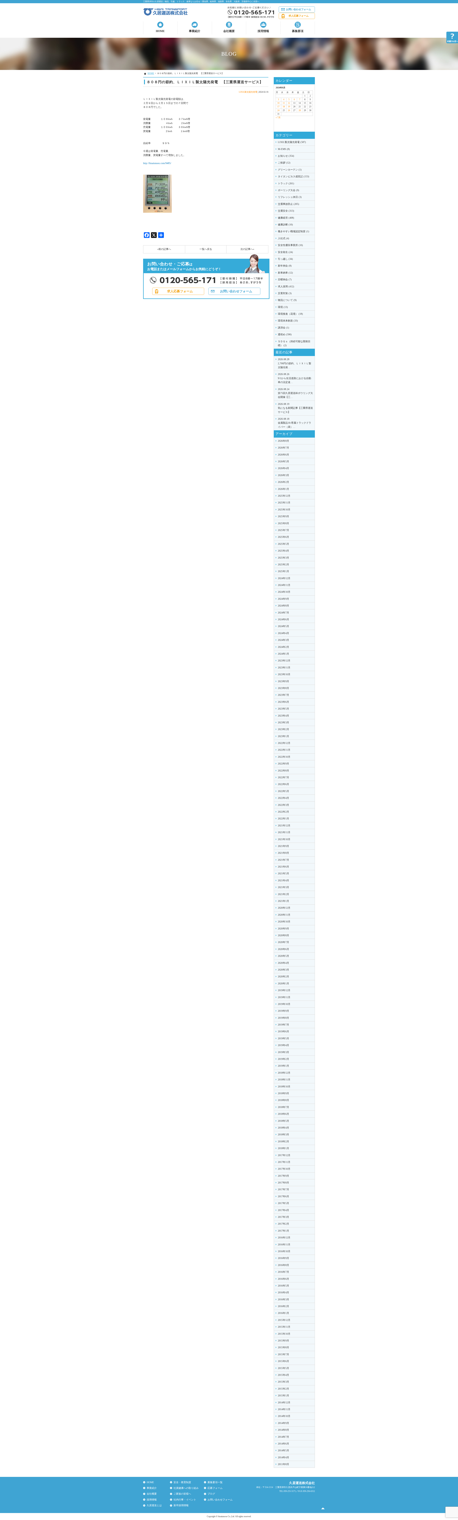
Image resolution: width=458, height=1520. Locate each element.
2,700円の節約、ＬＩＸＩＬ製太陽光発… (294, 363)
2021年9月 (283, 846)
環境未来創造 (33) (288, 320)
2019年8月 (283, 1018)
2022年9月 (283, 763)
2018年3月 (283, 1134)
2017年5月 (283, 1203)
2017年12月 (284, 1155)
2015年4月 (283, 1375)
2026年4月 (283, 468)
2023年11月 (284, 667)
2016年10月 (284, 1251)
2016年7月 (283, 1272)
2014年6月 (283, 1443)
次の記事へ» (247, 249)
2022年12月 (284, 743)
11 (284, 103)
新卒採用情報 (181, 1505)
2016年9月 (283, 1258)
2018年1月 (283, 1148)
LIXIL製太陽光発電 (248, 92)
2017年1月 (283, 1230)
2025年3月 (283, 557)
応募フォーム (215, 1488)
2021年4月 (283, 880)
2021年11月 (284, 832)
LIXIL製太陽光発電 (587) (292, 142)
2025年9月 (283, 516)
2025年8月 (283, 523)
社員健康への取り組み (186, 1488)
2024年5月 (283, 626)
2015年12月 (284, 1320)
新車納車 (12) (285, 272)
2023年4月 (283, 715)
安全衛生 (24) (285, 252)
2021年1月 (283, 901)
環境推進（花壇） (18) (290, 314)
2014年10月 (284, 1416)
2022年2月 (283, 811)
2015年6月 (283, 1361)
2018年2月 (283, 1141)
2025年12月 (284, 496)
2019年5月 (283, 1038)
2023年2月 (283, 729)
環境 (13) (283, 307)
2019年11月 (284, 997)
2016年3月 (283, 1299)
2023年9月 (283, 681)
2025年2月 (283, 564)
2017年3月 (283, 1217)
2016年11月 (284, 1244)
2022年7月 (283, 777)
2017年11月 (284, 1162)
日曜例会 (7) (285, 279)
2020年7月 (283, 942)
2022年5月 (283, 791)
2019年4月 (283, 1045)
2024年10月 (284, 592)
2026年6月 (283, 454)
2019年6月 (283, 1031)
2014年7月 (283, 1437)
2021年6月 (283, 866)
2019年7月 (283, 1024)
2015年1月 (283, 1395)
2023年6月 (283, 702)
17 (278, 106)
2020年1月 (283, 983)
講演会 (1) (283, 327)
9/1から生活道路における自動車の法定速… (294, 378)
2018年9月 (283, 1093)
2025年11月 (284, 502)
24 (278, 110)
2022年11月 (284, 750)
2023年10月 (284, 674)
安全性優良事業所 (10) (290, 245)
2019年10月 (284, 1004)
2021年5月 (283, 873)
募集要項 (297, 31)
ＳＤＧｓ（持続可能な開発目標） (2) (294, 343)
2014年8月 (283, 1430)
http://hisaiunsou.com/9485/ (157, 163)
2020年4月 (283, 963)
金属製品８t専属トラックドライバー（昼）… (294, 423)
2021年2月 (283, 894)
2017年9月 (283, 1176)
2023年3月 (283, 722)
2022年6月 (283, 784)
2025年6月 (283, 537)
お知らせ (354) (286, 156)
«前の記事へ (164, 249)
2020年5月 (283, 956)
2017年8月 (283, 1182)
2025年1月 (283, 571)
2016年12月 (284, 1237)
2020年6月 (283, 949)
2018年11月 (284, 1079)
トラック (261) (286, 183)
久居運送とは (154, 1505)
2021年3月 (283, 887)
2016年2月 (283, 1306)
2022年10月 (284, 757)
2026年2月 (283, 482)
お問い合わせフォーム (298, 9)
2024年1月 (283, 653)
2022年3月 (283, 805)
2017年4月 (283, 1210)
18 (284, 106)
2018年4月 (283, 1127)
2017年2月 (283, 1223)
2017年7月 (283, 1189)
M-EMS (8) (284, 149)
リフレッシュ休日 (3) (290, 197)
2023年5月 (283, 708)
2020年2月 (283, 976)
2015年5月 (283, 1368)
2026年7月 (283, 447)
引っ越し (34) (285, 259)
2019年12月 (284, 990)
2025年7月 (283, 530)
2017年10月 (284, 1169)
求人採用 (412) (286, 286)
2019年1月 (283, 1066)
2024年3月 (283, 640)
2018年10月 (284, 1086)
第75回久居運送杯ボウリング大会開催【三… (295, 393)
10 (278, 103)
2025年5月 (283, 544)
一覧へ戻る (205, 249)
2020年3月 (283, 969)
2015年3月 (283, 1381)
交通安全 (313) (286, 211)
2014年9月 (283, 1423)
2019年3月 (283, 1052)
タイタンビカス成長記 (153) (293, 176)
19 (289, 106)
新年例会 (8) (285, 265)
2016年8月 (283, 1265)
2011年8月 (283, 1464)
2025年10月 (284, 509)
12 (289, 103)
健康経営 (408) (286, 217)
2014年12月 (284, 1402)
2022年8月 (283, 770)
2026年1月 (283, 489)
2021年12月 (284, 825)
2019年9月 (283, 1011)
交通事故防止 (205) (288, 204)
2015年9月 (283, 1340)
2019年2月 (283, 1059)
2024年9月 (283, 599)
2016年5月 (283, 1285)
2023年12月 (284, 660)
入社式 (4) (283, 238)
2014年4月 (283, 1457)
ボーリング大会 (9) (288, 190)
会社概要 (229, 31)
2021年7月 (283, 860)
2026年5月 (283, 461)
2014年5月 (283, 1450)
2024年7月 (283, 612)
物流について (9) (287, 300)
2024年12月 (284, 578)
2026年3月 (283, 475)
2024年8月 (283, 605)
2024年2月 (283, 647)
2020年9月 (283, 928)
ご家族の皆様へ (182, 1493)
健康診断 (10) (285, 224)
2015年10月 (284, 1334)
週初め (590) (285, 334)
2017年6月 (283, 1196)
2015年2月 (283, 1388)
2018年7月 (283, 1107)
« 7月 (278, 117)
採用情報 (263, 31)
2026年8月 (283, 441)
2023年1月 (283, 736)
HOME (160, 31)
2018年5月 (283, 1121)
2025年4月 (283, 550)
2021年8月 (283, 853)
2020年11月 (284, 915)
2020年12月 (284, 908)
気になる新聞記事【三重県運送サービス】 (295, 408)
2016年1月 (283, 1313)
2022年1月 (283, 818)
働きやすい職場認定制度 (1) (293, 231)
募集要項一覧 (215, 1482)
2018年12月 (284, 1072)
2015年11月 (284, 1327)
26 (289, 110)
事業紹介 (194, 31)
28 (300, 110)
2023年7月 (283, 695)
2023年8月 (283, 688)
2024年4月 (283, 633)
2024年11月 (284, 585)
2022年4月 (283, 798)
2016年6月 (283, 1279)
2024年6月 (283, 619)
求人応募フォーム (299, 15)
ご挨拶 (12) (284, 162)
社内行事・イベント (185, 1499)
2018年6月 (283, 1114)
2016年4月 (283, 1292)
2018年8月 (283, 1100)
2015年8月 (283, 1347)
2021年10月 (284, 839)
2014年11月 (284, 1409)
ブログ (211, 1493)
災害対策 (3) (285, 293)
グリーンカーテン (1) (290, 169)
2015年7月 (283, 1354)
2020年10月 (284, 921)
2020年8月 (283, 935)
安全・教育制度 (182, 1482)
